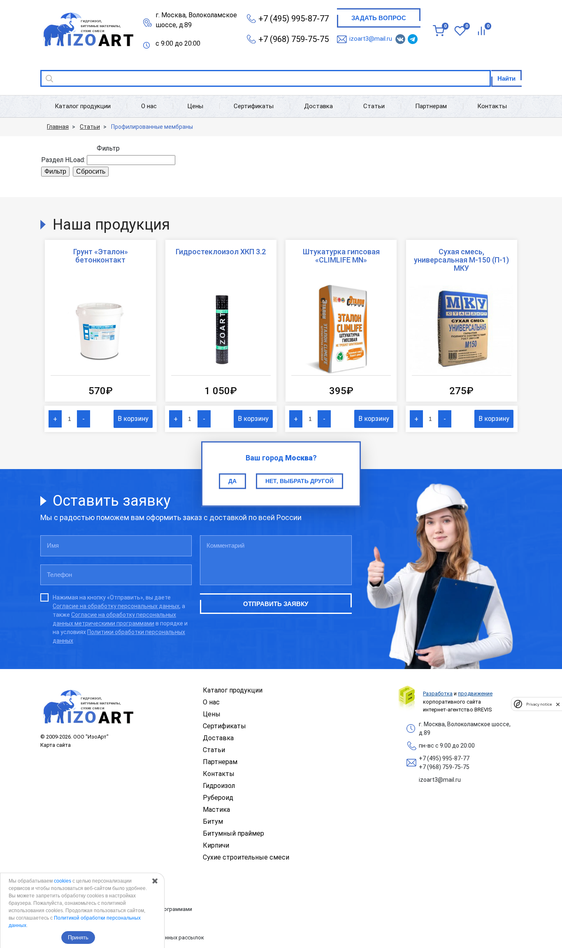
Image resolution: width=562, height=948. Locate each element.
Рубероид (218, 798)
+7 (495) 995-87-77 (293, 18)
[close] (558, 704)
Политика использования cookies (83, 923)
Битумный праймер (233, 833)
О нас (149, 106)
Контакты (492, 106)
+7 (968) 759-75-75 (293, 39)
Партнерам (431, 106)
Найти (506, 78)
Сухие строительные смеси (246, 857)
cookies (62, 881)
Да (232, 481)
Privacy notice (539, 704)
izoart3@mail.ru (370, 38)
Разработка (438, 693)
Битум (213, 821)
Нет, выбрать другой (299, 481)
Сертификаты (254, 106)
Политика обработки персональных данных (95, 881)
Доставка (318, 106)
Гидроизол (219, 786)
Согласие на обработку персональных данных (116, 606)
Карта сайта (55, 745)
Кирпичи (216, 845)
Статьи (374, 106)
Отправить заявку (275, 603)
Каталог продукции (83, 106)
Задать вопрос (378, 17)
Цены (195, 106)
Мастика (216, 809)
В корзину (133, 419)
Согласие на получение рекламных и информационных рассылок (122, 937)
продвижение (475, 693)
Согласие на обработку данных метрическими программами (116, 909)
